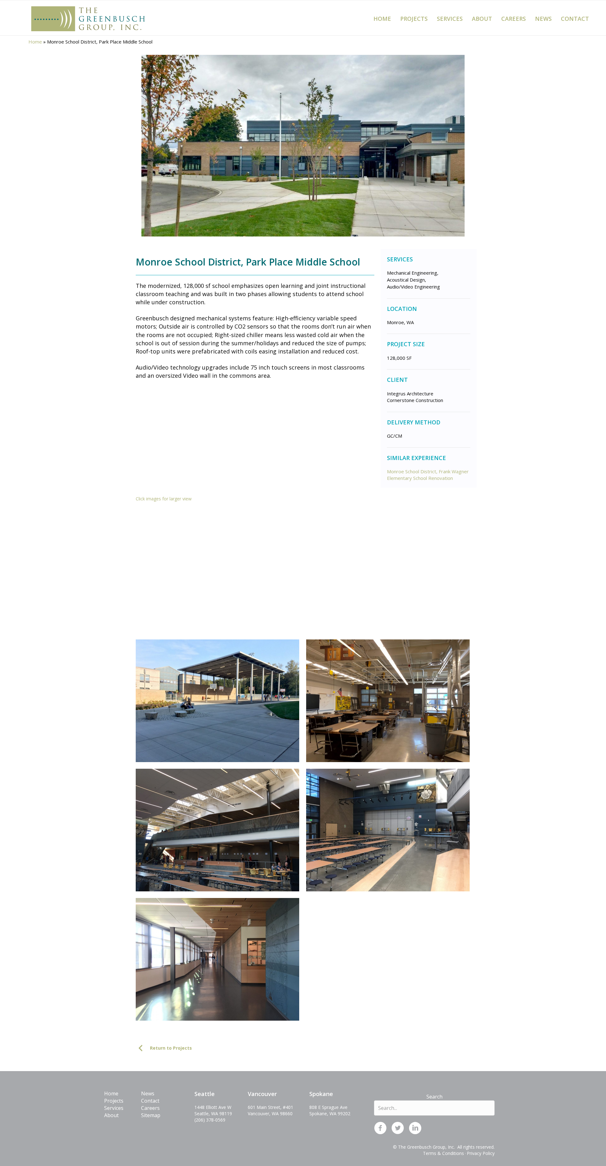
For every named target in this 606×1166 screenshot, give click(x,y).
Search (434, 1096)
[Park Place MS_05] (217, 830)
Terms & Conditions (443, 1153)
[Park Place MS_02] (388, 571)
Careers (513, 18)
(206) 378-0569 (209, 1120)
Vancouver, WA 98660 (270, 1113)
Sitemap (150, 1115)
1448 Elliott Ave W (212, 1107)
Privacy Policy (481, 1153)
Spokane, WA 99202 (329, 1113)
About (482, 18)
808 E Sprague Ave (328, 1107)
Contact (575, 18)
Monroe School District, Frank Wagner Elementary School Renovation (428, 474)
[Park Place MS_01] (217, 571)
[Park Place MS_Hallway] (217, 959)
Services (450, 18)
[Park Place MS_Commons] (388, 830)
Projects (414, 18)
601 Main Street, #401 (270, 1107)
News (543, 18)
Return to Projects (171, 1048)
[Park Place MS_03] (217, 700)
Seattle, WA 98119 (213, 1113)
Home (382, 18)
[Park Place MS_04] (388, 700)
